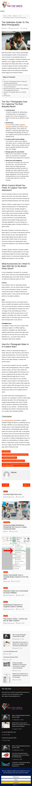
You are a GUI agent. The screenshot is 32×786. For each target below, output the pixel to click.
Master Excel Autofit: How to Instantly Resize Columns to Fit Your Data (15, 577)
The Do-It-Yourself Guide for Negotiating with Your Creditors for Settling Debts (20, 755)
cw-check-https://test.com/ (12, 494)
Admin (6, 531)
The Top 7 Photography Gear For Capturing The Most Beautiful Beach (15, 82)
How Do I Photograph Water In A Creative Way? (15, 92)
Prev (6, 485)
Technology (24, 28)
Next (25, 485)
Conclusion (7, 95)
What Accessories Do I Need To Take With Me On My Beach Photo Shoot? (16, 89)
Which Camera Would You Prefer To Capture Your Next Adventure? (16, 85)
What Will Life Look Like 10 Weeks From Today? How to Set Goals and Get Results (20, 644)
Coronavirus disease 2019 (10, 657)
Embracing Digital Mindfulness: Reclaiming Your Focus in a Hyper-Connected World (15, 527)
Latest (5, 491)
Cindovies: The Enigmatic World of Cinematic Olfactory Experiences (21, 764)
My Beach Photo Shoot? (10, 457)
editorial (5, 28)
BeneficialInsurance (10, 497)
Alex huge (7, 581)
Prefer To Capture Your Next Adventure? (14, 460)
